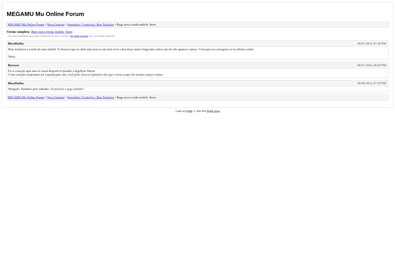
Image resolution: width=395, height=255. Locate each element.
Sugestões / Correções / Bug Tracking (90, 24)
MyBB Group (213, 111)
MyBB (189, 111)
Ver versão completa (79, 36)
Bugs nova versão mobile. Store (51, 32)
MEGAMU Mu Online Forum (45, 14)
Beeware (13, 65)
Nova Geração (55, 24)
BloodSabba (16, 43)
